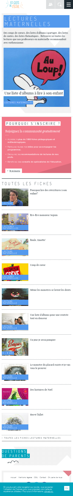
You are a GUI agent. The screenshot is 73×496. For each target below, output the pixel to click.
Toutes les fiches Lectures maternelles (32, 438)
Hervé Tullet (36, 414)
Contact (43, 477)
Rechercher (59, 4)
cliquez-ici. (48, 491)
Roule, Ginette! (38, 240)
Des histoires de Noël (41, 389)
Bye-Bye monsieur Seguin (44, 215)
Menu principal (68, 4)
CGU (36, 477)
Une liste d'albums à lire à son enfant (33, 93)
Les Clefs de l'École (14, 4)
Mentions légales (25, 477)
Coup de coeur (38, 265)
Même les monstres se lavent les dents (50, 289)
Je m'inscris (14, 170)
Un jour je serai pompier (43, 339)
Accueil (14, 477)
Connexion (50, 4)
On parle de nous (55, 477)
